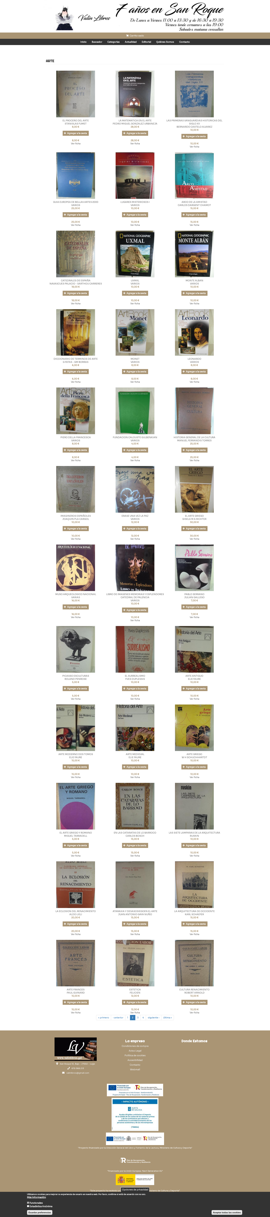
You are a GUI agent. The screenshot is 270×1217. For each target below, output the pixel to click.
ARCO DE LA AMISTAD (194, 202)
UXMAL (135, 280)
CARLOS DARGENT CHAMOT (194, 205)
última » (167, 1017)
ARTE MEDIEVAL (135, 754)
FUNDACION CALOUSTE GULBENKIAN (135, 437)
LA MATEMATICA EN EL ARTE (135, 120)
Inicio (83, 42)
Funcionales (36, 1203)
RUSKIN (194, 835)
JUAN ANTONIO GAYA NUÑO (135, 914)
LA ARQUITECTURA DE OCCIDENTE (194, 911)
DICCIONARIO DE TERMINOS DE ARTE (76, 358)
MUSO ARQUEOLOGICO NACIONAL (75, 594)
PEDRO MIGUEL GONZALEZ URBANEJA (135, 123)
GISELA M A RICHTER (194, 519)
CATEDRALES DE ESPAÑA (75, 280)
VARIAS (75, 597)
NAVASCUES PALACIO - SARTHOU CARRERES (76, 283)
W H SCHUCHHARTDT (194, 757)
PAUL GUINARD (76, 992)
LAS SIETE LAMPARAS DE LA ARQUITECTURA (194, 832)
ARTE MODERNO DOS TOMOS (75, 754)
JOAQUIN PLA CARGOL (75, 519)
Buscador (97, 42)
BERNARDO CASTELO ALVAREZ (194, 126)
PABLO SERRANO (194, 594)
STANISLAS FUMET (76, 123)
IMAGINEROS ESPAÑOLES (75, 516)
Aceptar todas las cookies (227, 1212)
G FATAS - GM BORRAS (75, 362)
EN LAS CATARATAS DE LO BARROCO (135, 832)
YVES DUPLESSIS (135, 679)
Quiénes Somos (165, 42)
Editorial (146, 42)
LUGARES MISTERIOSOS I (135, 202)
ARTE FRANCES (76, 989)
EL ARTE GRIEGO (194, 516)
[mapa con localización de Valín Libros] (194, 1059)
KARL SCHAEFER (194, 914)
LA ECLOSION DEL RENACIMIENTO (75, 911)
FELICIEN (135, 992)
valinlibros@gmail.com (77, 1073)
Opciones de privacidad (135, 1189)
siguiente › (153, 1017)
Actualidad (131, 42)
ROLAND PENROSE (76, 679)
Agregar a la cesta (77, 133)
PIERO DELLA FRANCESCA (75, 437)
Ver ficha (75, 143)
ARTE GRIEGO (194, 754)
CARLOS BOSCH (135, 835)
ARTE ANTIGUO (194, 675)
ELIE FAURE (194, 679)
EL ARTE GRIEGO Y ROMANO (76, 832)
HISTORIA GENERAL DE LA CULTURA (194, 437)
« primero (103, 1017)
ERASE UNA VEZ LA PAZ (135, 516)
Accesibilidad (135, 1060)
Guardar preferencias (39, 1212)
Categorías (113, 42)
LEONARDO (194, 358)
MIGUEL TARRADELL (75, 835)
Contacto (184, 42)
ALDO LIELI (75, 914)
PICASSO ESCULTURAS (75, 675)
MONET (135, 358)
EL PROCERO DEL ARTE (75, 120)
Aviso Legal (135, 1050)
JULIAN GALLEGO (194, 597)
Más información (36, 1197)
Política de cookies (135, 1055)
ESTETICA (135, 989)
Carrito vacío (136, 35)
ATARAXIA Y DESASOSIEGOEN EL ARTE (135, 911)
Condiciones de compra (135, 1046)
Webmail (135, 1069)
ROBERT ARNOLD (194, 992)
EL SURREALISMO (135, 675)
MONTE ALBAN (194, 280)
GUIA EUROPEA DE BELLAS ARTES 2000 (75, 202)
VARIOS (75, 205)
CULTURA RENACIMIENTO (194, 989)
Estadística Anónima (41, 1206)
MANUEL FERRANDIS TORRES (194, 440)
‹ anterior (118, 1017)
